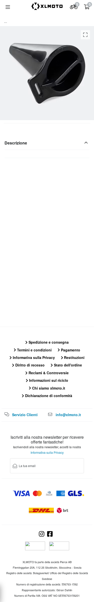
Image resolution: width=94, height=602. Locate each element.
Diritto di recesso (29, 364)
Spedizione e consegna (48, 342)
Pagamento (70, 349)
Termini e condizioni (34, 349)
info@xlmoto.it (68, 414)
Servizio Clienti (25, 414)
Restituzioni (73, 357)
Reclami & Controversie (48, 372)
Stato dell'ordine (67, 364)
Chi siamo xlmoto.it (48, 388)
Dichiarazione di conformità (48, 395)
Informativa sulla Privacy (33, 357)
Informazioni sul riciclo (48, 380)
